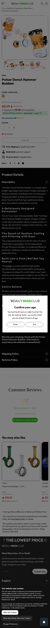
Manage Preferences (10, 624)
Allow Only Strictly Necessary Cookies (16, 618)
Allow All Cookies (10, 612)
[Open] (44, 622)
